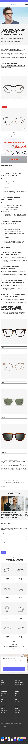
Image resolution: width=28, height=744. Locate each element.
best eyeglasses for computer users (11, 460)
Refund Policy (3, 706)
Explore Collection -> (7, 165)
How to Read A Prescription (19, 684)
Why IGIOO (17, 708)
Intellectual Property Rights (5, 714)
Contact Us (17, 703)
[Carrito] (26, 4)
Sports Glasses (3, 695)
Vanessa (3, 417)
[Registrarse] (21, 726)
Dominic (3, 347)
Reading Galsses (4, 691)
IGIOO (7, 483)
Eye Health (18, 482)
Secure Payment (4, 708)
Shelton (3, 452)
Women (2, 682)
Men (2, 680)
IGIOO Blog (17, 706)
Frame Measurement (18, 680)
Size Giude (17, 691)
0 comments (17, 480)
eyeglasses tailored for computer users (15, 38)
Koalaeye (7, 222)
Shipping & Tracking (4, 712)
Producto (7, 578)
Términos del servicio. (11, 529)
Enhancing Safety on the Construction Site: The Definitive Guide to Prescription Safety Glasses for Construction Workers (12, 515)
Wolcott (14, 100)
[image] (14, 150)
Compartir (3, 486)
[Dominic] (14, 331)
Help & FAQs (17, 693)
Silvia (3, 382)
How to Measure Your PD (19, 686)
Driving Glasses (3, 693)
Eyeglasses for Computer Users (13, 66)
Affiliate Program (18, 712)
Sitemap (16, 695)
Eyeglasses (22, 482)
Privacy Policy (3, 701)
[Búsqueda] (4, 4)
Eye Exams (14, 482)
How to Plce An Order (18, 689)
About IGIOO (17, 701)
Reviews (16, 717)
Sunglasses (11, 483)
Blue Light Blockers (4, 689)
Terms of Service (4, 710)
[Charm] (14, 366)
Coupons (16, 714)
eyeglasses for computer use (17, 53)
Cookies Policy (3, 703)
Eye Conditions (4, 26)
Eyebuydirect (8, 173)
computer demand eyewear (13, 271)
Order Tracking (17, 710)
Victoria (14, 132)
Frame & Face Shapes (19, 682)
